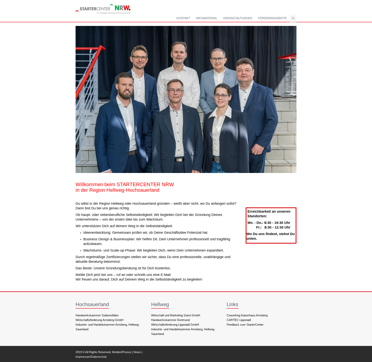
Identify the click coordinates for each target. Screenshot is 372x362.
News (137, 352)
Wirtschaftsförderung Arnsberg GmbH (99, 320)
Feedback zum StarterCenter (245, 324)
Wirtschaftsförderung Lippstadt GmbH (175, 324)
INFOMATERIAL (206, 18)
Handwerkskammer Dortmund (170, 320)
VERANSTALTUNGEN (237, 18)
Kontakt (183, 18)
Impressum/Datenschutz (91, 356)
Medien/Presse (121, 352)
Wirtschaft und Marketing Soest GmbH (175, 315)
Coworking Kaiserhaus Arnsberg (247, 315)
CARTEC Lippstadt (239, 320)
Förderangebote (272, 18)
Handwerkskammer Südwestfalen (97, 315)
